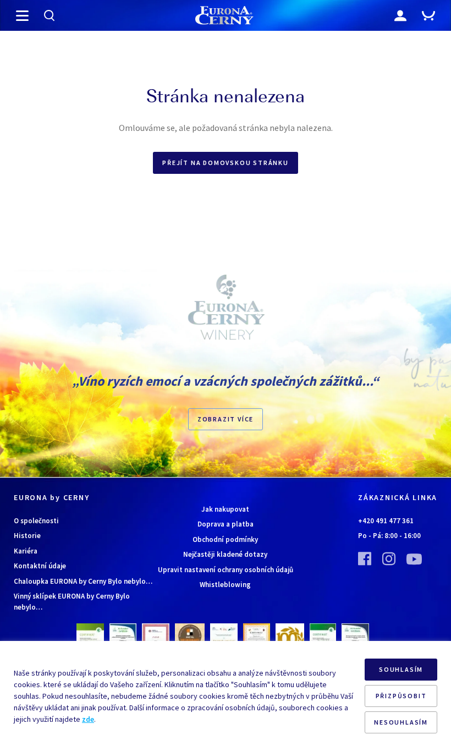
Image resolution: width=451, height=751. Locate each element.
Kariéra (25, 551)
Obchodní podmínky (225, 539)
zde (88, 719)
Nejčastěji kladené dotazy (225, 554)
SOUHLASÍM (401, 669)
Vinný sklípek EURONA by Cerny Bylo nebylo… (72, 601)
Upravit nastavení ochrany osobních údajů (225, 569)
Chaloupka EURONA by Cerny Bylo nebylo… (83, 581)
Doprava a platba (225, 524)
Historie (27, 535)
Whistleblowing (225, 584)
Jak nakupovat (225, 509)
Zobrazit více (225, 419)
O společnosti (36, 520)
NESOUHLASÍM (401, 722)
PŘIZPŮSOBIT (401, 696)
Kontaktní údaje (40, 566)
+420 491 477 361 (386, 520)
